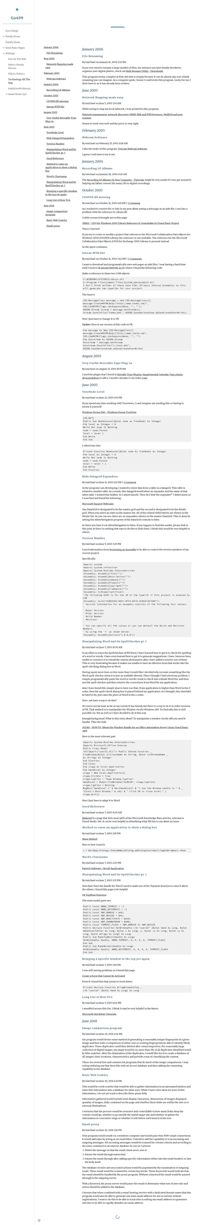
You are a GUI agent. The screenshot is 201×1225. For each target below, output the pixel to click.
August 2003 (50, 112)
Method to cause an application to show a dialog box (61, 167)
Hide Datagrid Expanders (60, 138)
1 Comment (134, 203)
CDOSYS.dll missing (57, 101)
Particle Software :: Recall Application (103, 868)
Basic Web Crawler (56, 220)
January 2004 (51, 84)
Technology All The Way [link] (19, 81)
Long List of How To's (58, 200)
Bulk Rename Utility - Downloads (144, 71)
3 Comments (135, 258)
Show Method (89, 839)
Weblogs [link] (10, 53)
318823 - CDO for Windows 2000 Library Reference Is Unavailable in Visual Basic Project (130, 223)
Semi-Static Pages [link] (15, 47)
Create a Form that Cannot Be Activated (103, 976)
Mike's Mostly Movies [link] (16, 66)
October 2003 (51, 95)
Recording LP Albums (58, 90)
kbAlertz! (87, 818)
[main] (117, 21)
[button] (197, 4)
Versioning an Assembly (122, 549)
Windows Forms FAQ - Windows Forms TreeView (109, 412)
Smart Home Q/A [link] (17, 94)
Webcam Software (56, 78)
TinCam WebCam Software (132, 148)
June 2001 (49, 205)
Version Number (55, 143)
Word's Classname (56, 176)
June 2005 (49, 58)
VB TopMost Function (94, 895)
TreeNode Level (55, 132)
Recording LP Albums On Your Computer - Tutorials (115, 179)
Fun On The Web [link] (17, 59)
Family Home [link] (12, 36)
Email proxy (53, 225)
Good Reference (55, 158)
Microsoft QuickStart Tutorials (99, 1014)
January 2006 (51, 47)
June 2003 (49, 127)
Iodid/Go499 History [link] (19, 88)
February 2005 (51, 73)
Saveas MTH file (55, 106)
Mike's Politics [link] (16, 73)
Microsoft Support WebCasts (98, 503)
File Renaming (54, 53)
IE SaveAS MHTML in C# (111, 267)
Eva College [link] (11, 30)
